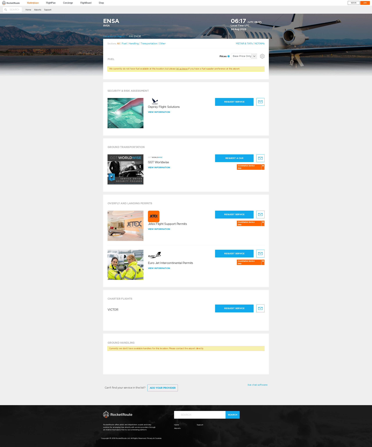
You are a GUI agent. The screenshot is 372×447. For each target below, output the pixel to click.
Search (232, 414)
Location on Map (113, 36)
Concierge (68, 3)
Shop (101, 3)
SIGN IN (353, 3)
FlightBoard (85, 3)
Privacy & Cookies (154, 438)
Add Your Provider (163, 387)
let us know (182, 68)
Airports (37, 10)
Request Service (234, 101)
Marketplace (33, 3)
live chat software (257, 384)
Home (28, 10)
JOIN (365, 3)
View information (159, 112)
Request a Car (234, 158)
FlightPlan (51, 3)
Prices (223, 56)
